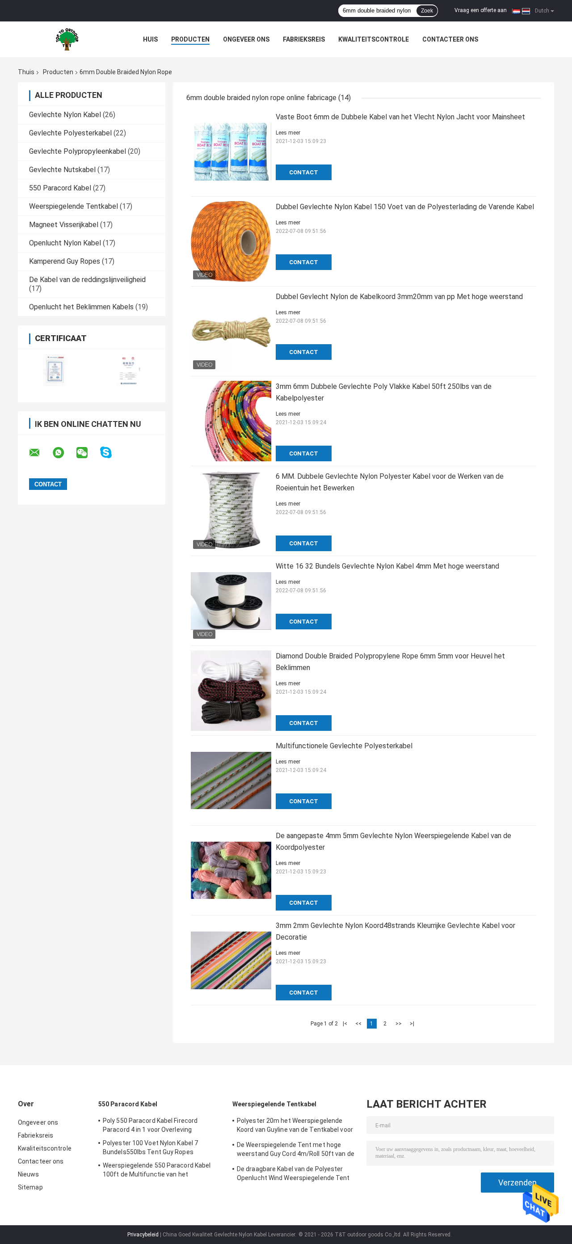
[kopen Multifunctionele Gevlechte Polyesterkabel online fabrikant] (231, 780)
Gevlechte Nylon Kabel (65, 114)
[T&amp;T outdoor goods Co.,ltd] (67, 39)
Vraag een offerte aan (480, 10)
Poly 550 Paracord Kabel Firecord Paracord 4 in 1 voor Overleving (150, 1125)
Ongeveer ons (246, 39)
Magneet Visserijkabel (63, 224)
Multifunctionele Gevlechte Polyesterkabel (344, 746)
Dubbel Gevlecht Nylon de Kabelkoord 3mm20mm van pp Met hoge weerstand (399, 296)
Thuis (26, 72)
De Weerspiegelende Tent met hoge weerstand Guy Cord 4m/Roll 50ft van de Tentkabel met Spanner (295, 1150)
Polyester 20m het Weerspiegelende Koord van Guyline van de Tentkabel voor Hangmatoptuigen (295, 1126)
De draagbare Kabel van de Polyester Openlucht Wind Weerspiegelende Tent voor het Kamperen (293, 1174)
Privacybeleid (143, 1234)
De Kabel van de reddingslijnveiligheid (87, 279)
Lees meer (288, 133)
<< (358, 1024)
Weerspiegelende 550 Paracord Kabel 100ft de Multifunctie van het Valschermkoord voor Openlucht (156, 1171)
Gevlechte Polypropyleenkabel (77, 151)
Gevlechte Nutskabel (62, 169)
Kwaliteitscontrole (373, 39)
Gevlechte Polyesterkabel (70, 133)
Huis (150, 39)
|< (345, 1024)
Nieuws (28, 1174)
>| (412, 1024)
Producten (190, 39)
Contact (303, 172)
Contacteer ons (450, 39)
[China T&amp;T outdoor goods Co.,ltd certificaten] (55, 370)
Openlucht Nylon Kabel (65, 243)
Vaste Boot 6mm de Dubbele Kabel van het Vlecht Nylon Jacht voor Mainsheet (400, 117)
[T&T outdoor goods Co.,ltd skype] (111, 452)
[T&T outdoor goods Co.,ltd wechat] (87, 452)
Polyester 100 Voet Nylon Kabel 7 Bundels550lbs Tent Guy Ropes (150, 1147)
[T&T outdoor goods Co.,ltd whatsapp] (64, 452)
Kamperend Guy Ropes (64, 261)
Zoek (427, 11)
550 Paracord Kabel (60, 188)
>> (398, 1024)
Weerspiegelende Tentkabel (73, 206)
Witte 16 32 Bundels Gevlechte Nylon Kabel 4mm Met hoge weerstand (387, 566)
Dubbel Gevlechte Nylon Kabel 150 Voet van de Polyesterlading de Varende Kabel (405, 206)
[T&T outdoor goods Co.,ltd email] (40, 452)
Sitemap (30, 1187)
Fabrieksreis (304, 39)
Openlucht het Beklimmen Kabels (81, 307)
